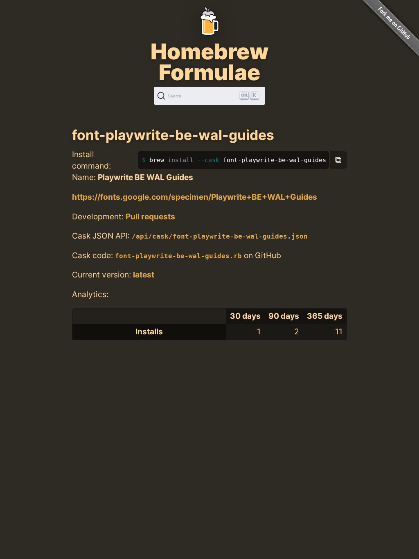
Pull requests (150, 216)
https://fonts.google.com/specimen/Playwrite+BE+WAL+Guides (194, 197)
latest (143, 275)
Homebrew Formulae (209, 61)
